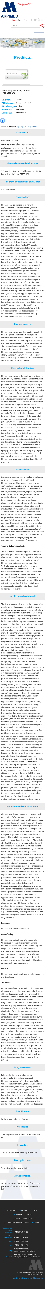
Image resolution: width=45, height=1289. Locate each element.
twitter (35, 20)
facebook (31, 20)
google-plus (42, 20)
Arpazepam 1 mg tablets (26, 127)
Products (25, 1211)
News (36, 1211)
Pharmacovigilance (23, 1219)
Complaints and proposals (17, 1223)
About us (12, 1211)
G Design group (38, 1278)
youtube (38, 20)
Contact (37, 1223)
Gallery (18, 1215)
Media (29, 1215)
